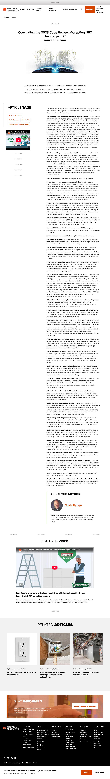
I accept (86, 772)
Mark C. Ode (46, 669)
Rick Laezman (13, 669)
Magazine (30, 9)
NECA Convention (99, 732)
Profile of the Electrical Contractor (69, 738)
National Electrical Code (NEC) (19, 124)
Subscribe (89, 9)
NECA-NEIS (97, 738)
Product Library (39, 9)
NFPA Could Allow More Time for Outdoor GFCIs (21, 673)
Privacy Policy (16, 763)
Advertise (73, 9)
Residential (40, 742)
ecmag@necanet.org (29, 747)
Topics (22, 9)
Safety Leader (55, 734)
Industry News (41, 736)
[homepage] (11, 9)
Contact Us (83, 740)
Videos (65, 9)
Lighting (39, 738)
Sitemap (35, 763)
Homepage (7, 17)
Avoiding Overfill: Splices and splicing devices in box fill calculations (53, 674)
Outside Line (41, 740)
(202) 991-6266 (27, 744)
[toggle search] (81, 9)
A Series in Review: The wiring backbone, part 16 (86, 673)
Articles (14, 17)
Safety (39, 744)
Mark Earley (73, 505)
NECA (95, 730)
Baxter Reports (70, 742)
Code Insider (26, 120)
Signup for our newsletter (85, 706)
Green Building (41, 732)
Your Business (41, 746)
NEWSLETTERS (99, 8)
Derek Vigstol (79, 669)
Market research (52, 9)
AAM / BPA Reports (71, 748)
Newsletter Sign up (85, 742)
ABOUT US (98, 6)
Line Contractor (55, 736)
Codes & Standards (15, 116)
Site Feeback (7, 763)
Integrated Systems (43, 734)
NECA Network (98, 744)
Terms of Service (26, 763)
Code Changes (14, 120)
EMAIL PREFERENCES (99, 11)
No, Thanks (99, 772)
